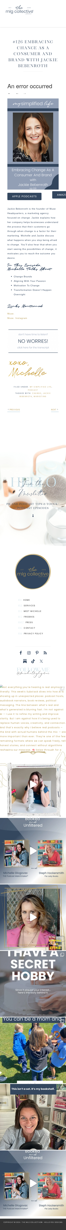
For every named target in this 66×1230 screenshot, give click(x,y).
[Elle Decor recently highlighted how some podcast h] (33, 1117)
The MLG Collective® (31, 10)
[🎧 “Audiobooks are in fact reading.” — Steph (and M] (33, 851)
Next (53, 409)
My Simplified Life (41, 387)
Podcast (33, 390)
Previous (15, 409)
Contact (29, 628)
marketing (40, 396)
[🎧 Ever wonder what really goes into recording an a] (33, 784)
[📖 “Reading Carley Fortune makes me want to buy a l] (33, 1183)
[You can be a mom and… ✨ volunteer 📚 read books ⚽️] (33, 1050)
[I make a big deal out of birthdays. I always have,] (33, 984)
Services (29, 605)
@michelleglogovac (33, 674)
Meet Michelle (32, 611)
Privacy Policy (33, 633)
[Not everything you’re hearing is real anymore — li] (33, 718)
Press (29, 622)
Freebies (29, 616)
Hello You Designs (53, 1222)
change (36, 393)
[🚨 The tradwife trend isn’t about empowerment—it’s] (33, 917)
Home (26, 600)
